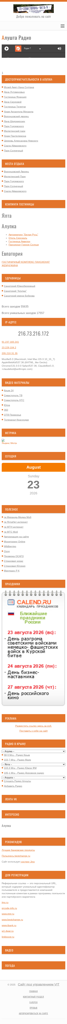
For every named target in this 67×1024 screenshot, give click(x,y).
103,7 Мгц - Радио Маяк (17, 759)
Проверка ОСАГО (14, 556)
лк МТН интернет (13, 527)
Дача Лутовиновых (14, 92)
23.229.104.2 (9, 347)
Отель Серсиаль (18, 238)
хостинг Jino (27, 861)
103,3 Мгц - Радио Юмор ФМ (20, 768)
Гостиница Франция (15, 97)
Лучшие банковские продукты (18, 850)
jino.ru (5, 902)
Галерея (33, 1002)
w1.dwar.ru (8, 931)
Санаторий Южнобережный (19, 286)
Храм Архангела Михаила (18, 111)
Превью (33, 1007)
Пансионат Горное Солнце (24, 244)
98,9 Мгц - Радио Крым (17, 755)
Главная (33, 991)
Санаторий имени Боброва (19, 295)
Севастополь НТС (14, 400)
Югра (7, 405)
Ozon (7, 551)
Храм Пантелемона (15, 136)
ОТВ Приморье (12, 414)
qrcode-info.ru (9, 908)
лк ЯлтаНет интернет (16, 522)
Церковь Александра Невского (21, 140)
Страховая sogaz (13, 561)
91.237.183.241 (10, 342)
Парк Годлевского (14, 126)
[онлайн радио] (33, 69)
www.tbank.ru (9, 925)
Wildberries (10, 546)
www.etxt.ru (8, 913)
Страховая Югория (14, 566)
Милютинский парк (14, 131)
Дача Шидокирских (14, 121)
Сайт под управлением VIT (38, 984)
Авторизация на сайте (16, 536)
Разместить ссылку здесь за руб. (33, 726)
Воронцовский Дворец (16, 171)
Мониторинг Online (14, 541)
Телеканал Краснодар (16, 419)
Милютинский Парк (15, 176)
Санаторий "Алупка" (15, 291)
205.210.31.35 (10, 353)
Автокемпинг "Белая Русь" (23, 234)
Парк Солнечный (13, 150)
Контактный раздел (33, 996)
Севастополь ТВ (13, 395)
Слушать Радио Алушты (17, 781)
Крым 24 (9, 390)
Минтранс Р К (11, 570)
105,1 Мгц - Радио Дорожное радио (24, 773)
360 (6, 410)
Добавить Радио (13, 786)
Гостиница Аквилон (19, 241)
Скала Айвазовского (15, 145)
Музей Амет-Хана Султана (19, 87)
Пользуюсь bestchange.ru (16, 855)
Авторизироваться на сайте (33, 1013)
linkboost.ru (8, 936)
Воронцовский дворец (16, 116)
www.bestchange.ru (12, 919)
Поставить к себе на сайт (33, 730)
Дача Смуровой (12, 102)
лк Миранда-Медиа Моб (17, 517)
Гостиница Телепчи (15, 106)
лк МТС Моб (11, 531)
